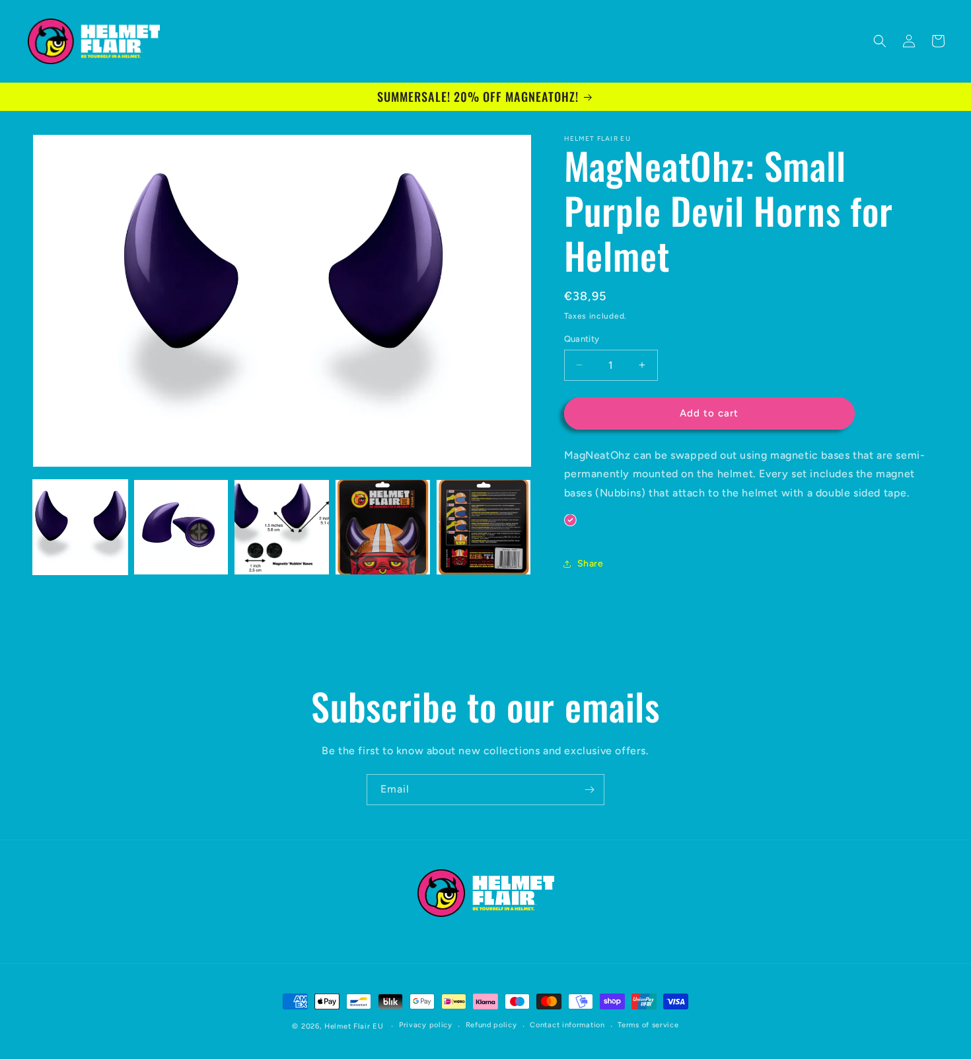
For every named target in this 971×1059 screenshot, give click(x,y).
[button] (879, 41)
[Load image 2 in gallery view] (181, 527)
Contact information (567, 1025)
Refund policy (491, 1025)
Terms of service (648, 1025)
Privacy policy (425, 1025)
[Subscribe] (589, 789)
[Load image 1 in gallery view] (80, 527)
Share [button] (590, 563)
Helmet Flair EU (354, 1026)
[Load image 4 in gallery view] (383, 527)
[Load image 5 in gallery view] (484, 527)
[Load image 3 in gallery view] (281, 527)
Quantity (582, 339)
